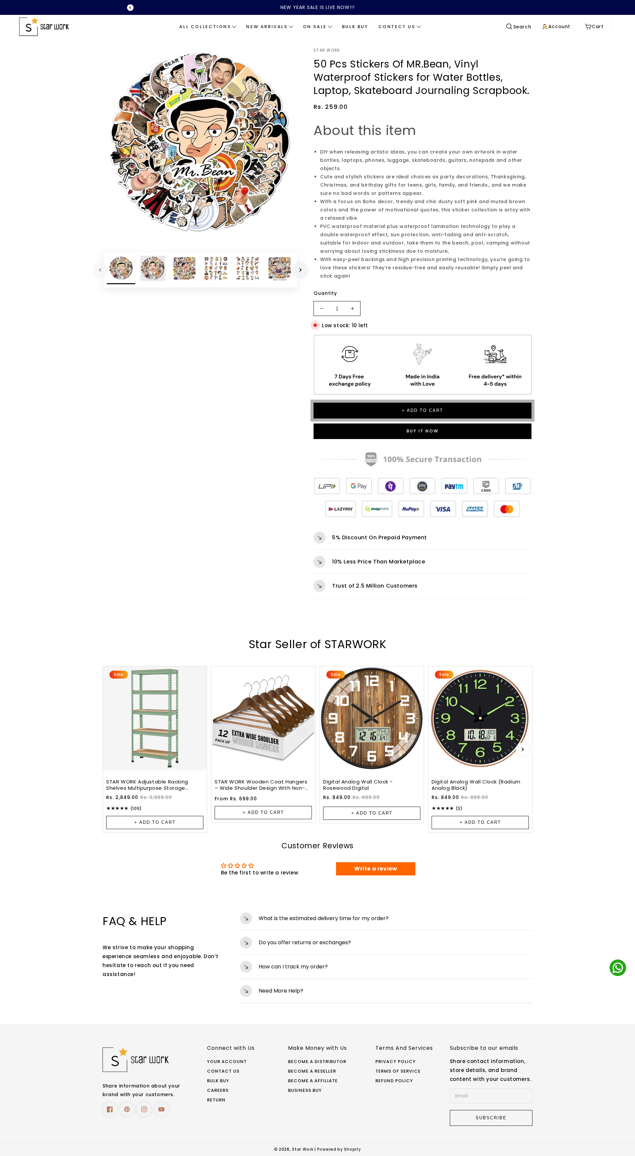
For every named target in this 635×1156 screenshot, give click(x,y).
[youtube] (161, 1109)
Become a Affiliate (313, 1081)
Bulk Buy (218, 1081)
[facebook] (110, 1109)
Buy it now (422, 431)
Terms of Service (398, 1071)
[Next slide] (522, 749)
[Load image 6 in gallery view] (279, 270)
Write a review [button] (375, 868)
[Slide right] (300, 270)
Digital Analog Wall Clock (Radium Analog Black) (476, 784)
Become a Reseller (312, 1071)
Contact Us (223, 1071)
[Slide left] (100, 270)
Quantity (325, 293)
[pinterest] (127, 1109)
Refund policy (394, 1081)
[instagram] (144, 1109)
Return (216, 1100)
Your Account (227, 1062)
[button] (207, 26)
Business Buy (305, 1090)
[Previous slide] (130, 7)
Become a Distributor (317, 1062)
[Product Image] (200, 143)
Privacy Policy (395, 1062)
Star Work (303, 1149)
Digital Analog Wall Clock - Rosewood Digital (358, 784)
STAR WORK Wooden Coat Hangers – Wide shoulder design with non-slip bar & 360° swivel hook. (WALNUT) (261, 784)
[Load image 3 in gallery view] (184, 270)
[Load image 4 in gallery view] (216, 270)
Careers (218, 1090)
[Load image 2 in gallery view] (153, 270)
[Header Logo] (56, 26)
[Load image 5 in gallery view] (247, 270)
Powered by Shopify (339, 1149)
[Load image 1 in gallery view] (121, 270)
